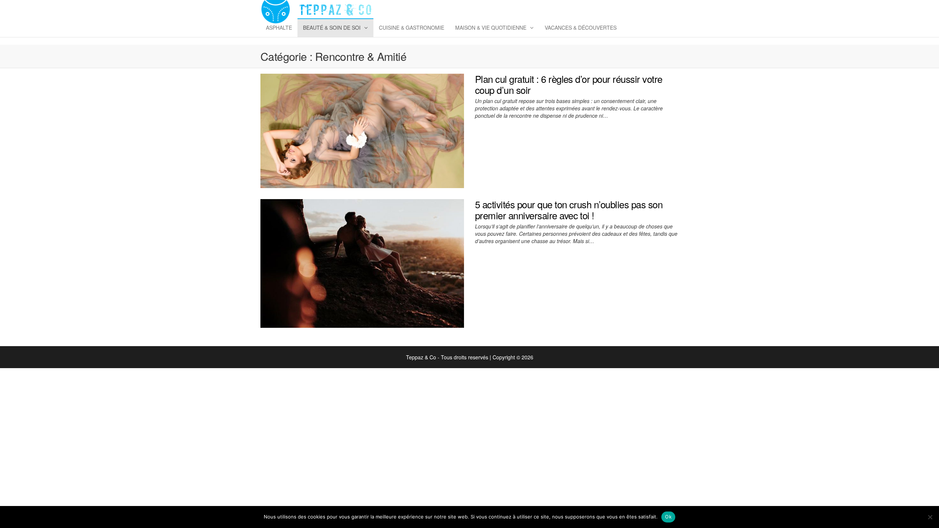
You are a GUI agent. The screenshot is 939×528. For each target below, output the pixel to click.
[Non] (929, 517)
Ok (668, 517)
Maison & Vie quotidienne (490, 27)
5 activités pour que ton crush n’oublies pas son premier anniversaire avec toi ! (568, 209)
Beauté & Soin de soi (332, 27)
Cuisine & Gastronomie (411, 27)
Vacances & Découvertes (581, 27)
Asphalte (279, 27)
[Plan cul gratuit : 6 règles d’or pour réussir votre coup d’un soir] (362, 130)
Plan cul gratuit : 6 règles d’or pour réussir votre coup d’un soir (568, 84)
